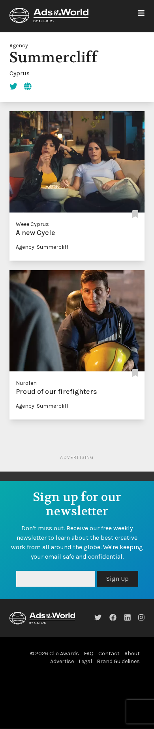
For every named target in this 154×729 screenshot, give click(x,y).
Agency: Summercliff (42, 247)
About (132, 653)
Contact (109, 653)
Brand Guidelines (118, 661)
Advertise (62, 661)
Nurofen (26, 383)
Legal (85, 661)
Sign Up (117, 578)
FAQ (89, 653)
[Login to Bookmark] (135, 214)
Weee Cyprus (32, 224)
